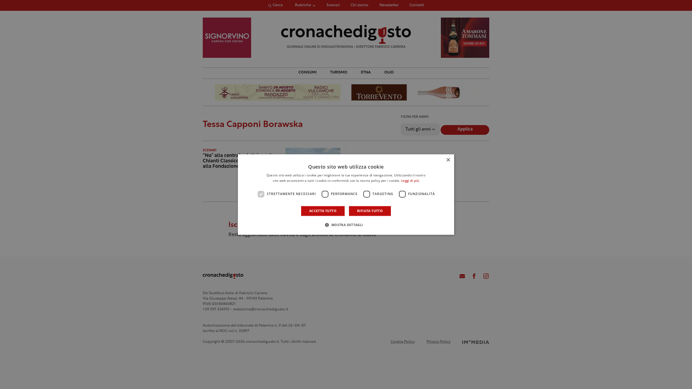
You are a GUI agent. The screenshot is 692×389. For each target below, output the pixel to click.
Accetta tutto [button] (323, 211)
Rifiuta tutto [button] (370, 211)
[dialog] (346, 194)
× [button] (448, 160)
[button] (346, 225)
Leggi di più (410, 181)
